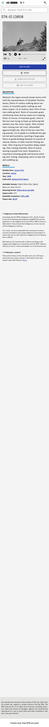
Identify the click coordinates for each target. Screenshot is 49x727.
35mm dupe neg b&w (25, 190)
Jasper (13, 173)
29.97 (15, 199)
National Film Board (20, 179)
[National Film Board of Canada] (11, 3)
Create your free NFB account (24, 723)
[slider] (32, 54)
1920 (9, 176)
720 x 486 (25, 196)
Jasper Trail (19, 170)
